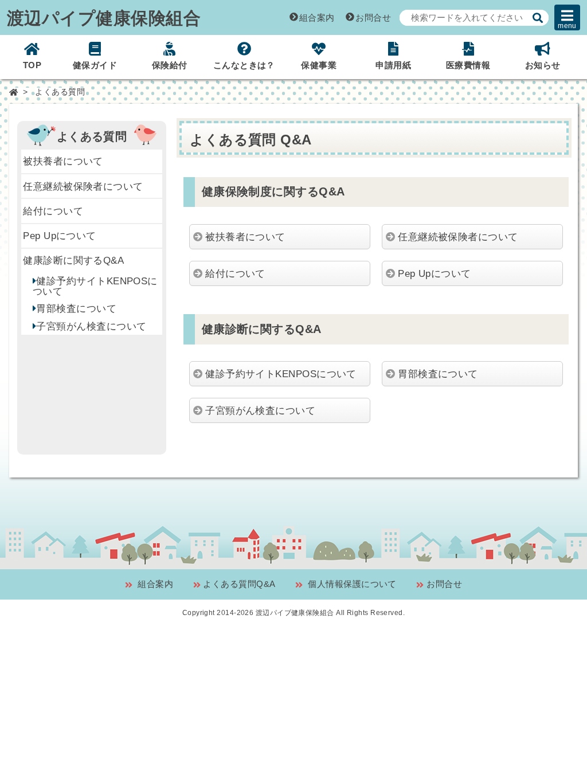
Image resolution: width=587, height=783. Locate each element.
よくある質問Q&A (239, 584)
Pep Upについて (59, 235)
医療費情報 (468, 65)
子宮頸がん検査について (91, 326)
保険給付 (169, 65)
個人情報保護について (351, 584)
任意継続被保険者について (83, 186)
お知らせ (543, 65)
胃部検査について (76, 308)
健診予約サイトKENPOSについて (95, 286)
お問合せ (373, 17)
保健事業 (318, 65)
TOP (32, 65)
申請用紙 (393, 65)
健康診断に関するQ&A (73, 260)
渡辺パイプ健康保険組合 (104, 17)
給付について (53, 211)
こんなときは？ (244, 65)
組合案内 (317, 17)
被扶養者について (63, 161)
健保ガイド (95, 65)
